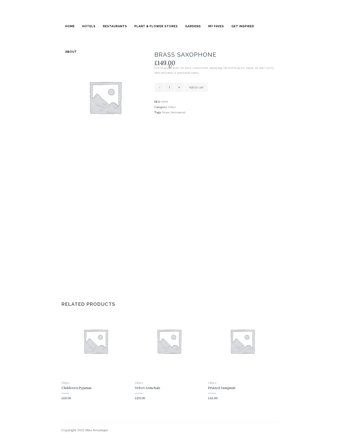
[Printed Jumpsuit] (275, 399)
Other (172, 107)
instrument (178, 112)
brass (165, 112)
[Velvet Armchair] (202, 399)
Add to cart (196, 87)
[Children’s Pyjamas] (129, 399)
